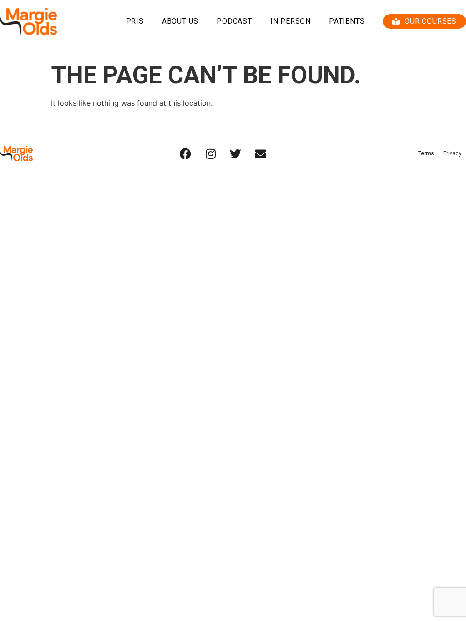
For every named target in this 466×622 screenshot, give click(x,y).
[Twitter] (235, 153)
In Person (290, 21)
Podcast (234, 21)
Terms (426, 153)
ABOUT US (180, 21)
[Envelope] (260, 153)
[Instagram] (210, 153)
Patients (347, 21)
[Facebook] (185, 153)
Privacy (452, 153)
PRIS (135, 21)
